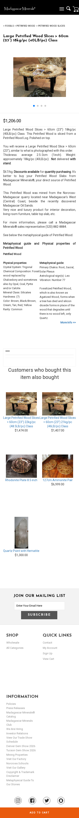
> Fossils (8, 25)
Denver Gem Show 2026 (20, 746)
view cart (48, 658)
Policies (11, 703)
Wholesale (12, 642)
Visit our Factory (16, 759)
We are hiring (14, 729)
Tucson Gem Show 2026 (21, 750)
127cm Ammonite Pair (58, 480)
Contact (47, 642)
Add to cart (40, 812)
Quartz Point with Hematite (21, 551)
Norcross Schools (17, 763)
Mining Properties (17, 754)
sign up (47, 653)
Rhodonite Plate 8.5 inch (21, 480)
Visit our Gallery (15, 767)
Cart (76, 9)
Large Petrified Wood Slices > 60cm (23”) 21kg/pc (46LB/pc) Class (58, 422)
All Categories (14, 647)
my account (50, 647)
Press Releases (15, 708)
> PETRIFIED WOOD (25, 25)
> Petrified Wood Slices (50, 25)
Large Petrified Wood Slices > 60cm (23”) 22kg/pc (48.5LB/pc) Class (21, 422)
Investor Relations (17, 733)
